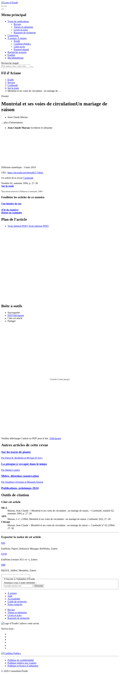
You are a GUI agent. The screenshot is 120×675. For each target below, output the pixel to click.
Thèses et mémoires (23, 27)
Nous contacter (15, 604)
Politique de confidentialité (21, 660)
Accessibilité (14, 598)
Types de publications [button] (18, 21)
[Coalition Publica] (11, 653)
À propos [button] (12, 38)
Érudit (17, 41)
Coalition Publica (22, 44)
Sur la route (13, 88)
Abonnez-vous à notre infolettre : (20, 582)
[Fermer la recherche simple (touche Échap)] (5, 6)
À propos (22, 38)
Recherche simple (10, 63)
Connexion (13, 35)
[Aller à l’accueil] (9, 2)
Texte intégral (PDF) (18, 226)
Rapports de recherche (25, 32)
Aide (10, 596)
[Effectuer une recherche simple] (2, 6)
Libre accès (19, 46)
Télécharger (55, 438)
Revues (17, 24)
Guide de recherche (17, 601)
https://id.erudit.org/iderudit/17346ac (25, 172)
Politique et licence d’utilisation (23, 665)
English (11, 55)
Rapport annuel (21, 49)
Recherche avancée (17, 52)
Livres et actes (21, 29)
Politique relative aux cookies (22, 663)
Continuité (13, 85)
